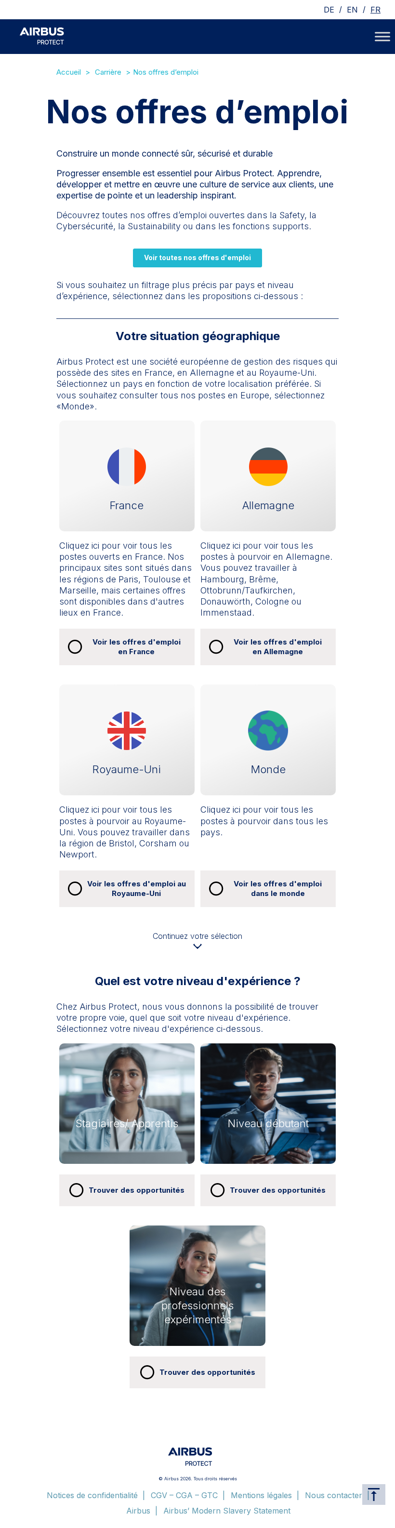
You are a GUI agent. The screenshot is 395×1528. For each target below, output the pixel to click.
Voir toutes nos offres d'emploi (197, 257)
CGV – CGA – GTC (184, 1495)
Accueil (68, 72)
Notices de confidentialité (92, 1495)
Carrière (108, 72)
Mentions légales (261, 1495)
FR (375, 9)
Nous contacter (333, 1495)
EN (352, 9)
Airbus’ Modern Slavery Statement (226, 1510)
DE (329, 9)
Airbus (138, 1510)
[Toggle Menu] (382, 36)
